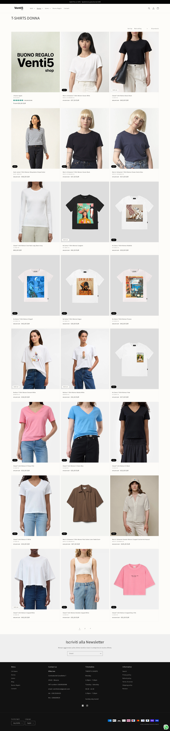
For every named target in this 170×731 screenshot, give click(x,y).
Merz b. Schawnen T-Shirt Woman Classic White (76, 96)
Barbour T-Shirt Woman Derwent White (24, 392)
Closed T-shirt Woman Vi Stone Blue (73, 466)
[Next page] (90, 628)
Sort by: (130, 28)
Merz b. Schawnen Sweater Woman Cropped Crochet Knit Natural (131, 539)
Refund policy (126, 678)
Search (124, 671)
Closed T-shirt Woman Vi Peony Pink (23, 466)
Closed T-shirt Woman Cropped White (24, 613)
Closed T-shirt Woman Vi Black (121, 466)
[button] (32, 8)
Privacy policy (126, 675)
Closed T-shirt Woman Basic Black (122, 96)
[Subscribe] (100, 653)
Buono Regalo (15, 685)
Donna (13, 675)
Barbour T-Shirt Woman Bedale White (73, 392)
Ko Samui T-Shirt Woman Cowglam (73, 245)
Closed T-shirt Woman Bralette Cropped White (76, 613)
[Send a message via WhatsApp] (166, 727)
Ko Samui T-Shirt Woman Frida (121, 392)
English (29, 723)
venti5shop (146, 724)
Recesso (125, 688)
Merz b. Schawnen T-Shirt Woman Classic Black (76, 172)
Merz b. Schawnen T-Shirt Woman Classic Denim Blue (127, 172)
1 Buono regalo (17, 96)
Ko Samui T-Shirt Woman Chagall (23, 319)
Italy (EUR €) (16, 723)
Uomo (13, 678)
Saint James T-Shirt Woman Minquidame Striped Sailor (29, 172)
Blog (12, 682)
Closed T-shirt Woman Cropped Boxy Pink (124, 613)
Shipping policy (127, 685)
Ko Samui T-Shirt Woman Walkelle (122, 245)
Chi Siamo (14, 671)
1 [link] (79, 628)
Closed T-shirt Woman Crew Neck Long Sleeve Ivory (28, 245)
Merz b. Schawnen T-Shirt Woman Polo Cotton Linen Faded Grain (81, 539)
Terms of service (127, 682)
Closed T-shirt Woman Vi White (22, 539)
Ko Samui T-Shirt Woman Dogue (72, 319)
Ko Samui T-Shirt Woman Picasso (121, 319)
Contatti (14, 688)
